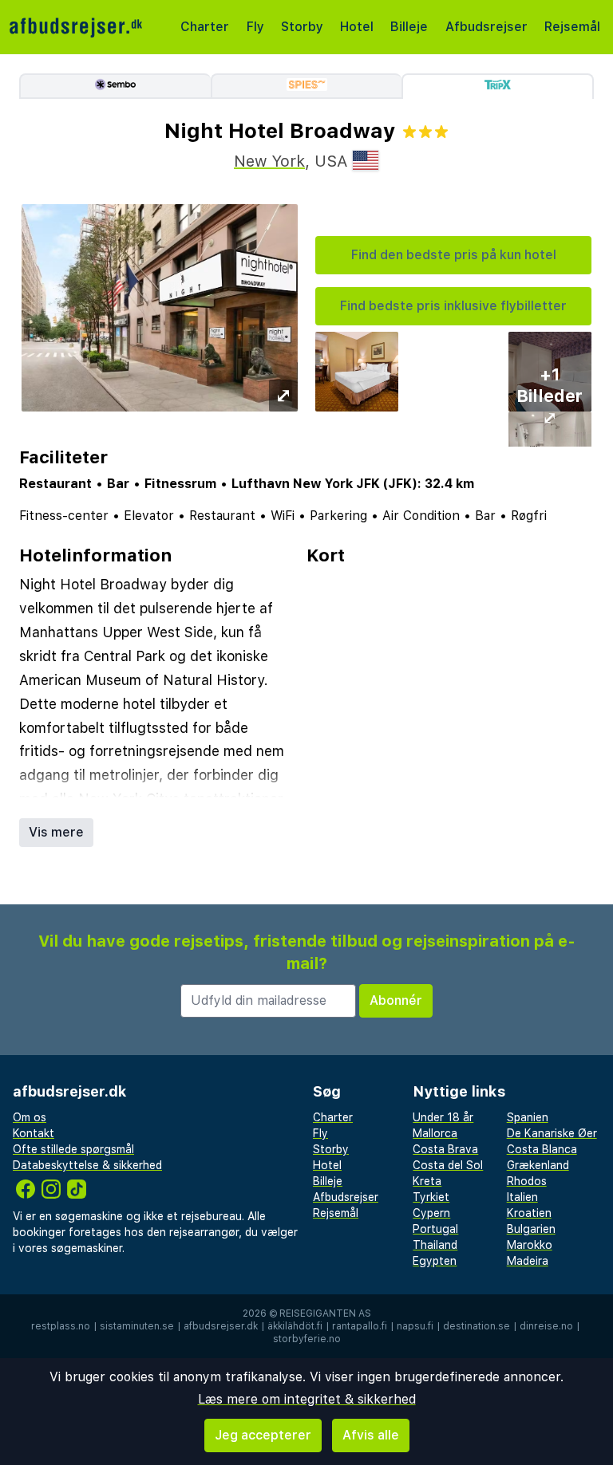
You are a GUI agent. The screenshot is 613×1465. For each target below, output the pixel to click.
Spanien (527, 1117)
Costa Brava (445, 1149)
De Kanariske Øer (552, 1133)
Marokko (529, 1245)
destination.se (476, 1326)
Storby (302, 26)
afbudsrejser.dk (221, 1326)
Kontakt (33, 1133)
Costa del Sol (448, 1165)
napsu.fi (415, 1326)
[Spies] (306, 86)
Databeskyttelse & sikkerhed (87, 1165)
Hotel (357, 26)
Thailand (435, 1245)
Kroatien (529, 1213)
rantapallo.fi (359, 1326)
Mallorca (435, 1133)
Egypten (435, 1260)
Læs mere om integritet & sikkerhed (307, 1399)
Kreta (427, 1181)
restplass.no (60, 1326)
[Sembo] (115, 86)
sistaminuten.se (137, 1326)
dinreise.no (546, 1326)
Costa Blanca (542, 1149)
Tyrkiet (431, 1197)
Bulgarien (531, 1229)
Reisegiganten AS (325, 1313)
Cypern (431, 1213)
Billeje (409, 26)
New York (269, 161)
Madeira (527, 1260)
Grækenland (538, 1165)
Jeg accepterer (263, 1435)
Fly (255, 26)
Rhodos (527, 1181)
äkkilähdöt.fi (294, 1326)
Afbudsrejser (486, 26)
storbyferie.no (307, 1339)
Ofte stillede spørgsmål (73, 1149)
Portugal (435, 1229)
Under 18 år (443, 1117)
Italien (522, 1197)
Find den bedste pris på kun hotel (453, 254)
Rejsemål (572, 26)
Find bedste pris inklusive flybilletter (453, 305)
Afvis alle (370, 1435)
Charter (204, 26)
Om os (29, 1117)
